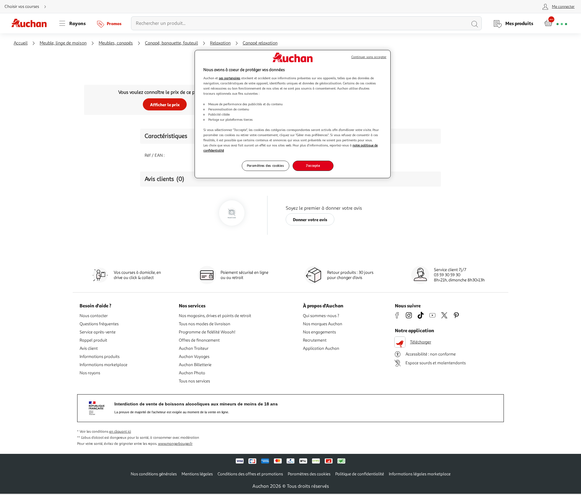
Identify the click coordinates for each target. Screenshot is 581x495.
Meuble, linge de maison (63, 43)
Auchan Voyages (194, 356)
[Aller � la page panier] (556, 23)
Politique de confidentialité (359, 474)
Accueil (21, 43)
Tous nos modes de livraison (204, 323)
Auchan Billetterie (195, 364)
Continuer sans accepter (368, 57)
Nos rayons (90, 372)
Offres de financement (199, 340)
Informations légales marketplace (420, 474)
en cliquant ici (120, 431)
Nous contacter (94, 315)
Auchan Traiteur (193, 348)
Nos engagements (319, 332)
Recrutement (315, 340)
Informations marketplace (103, 364)
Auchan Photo (192, 372)
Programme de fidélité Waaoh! (207, 332)
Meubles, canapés (116, 43)
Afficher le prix (165, 104)
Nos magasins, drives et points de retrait (215, 315)
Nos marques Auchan (322, 323)
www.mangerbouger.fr (175, 443)
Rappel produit (93, 340)
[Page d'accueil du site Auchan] (31, 23)
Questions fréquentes (99, 323)
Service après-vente (98, 332)
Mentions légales (197, 474)
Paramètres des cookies (265, 165)
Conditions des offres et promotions (250, 474)
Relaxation (220, 43)
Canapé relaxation (260, 43)
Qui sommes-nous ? (321, 315)
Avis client (89, 348)
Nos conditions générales (154, 474)
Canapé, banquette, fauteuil (171, 43)
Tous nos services (194, 381)
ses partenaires (229, 78)
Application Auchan (321, 348)
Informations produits (100, 356)
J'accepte (313, 165)
